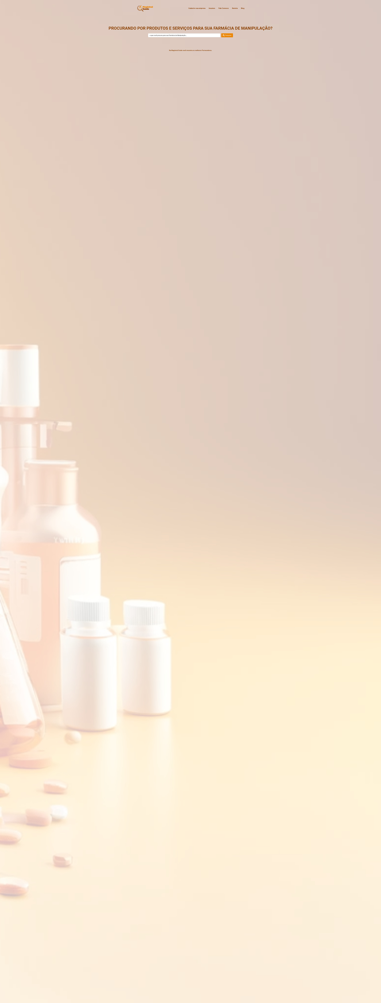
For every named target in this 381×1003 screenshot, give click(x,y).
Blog (242, 8)
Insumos (212, 8)
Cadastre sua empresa (196, 8)
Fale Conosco (223, 8)
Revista (235, 8)
